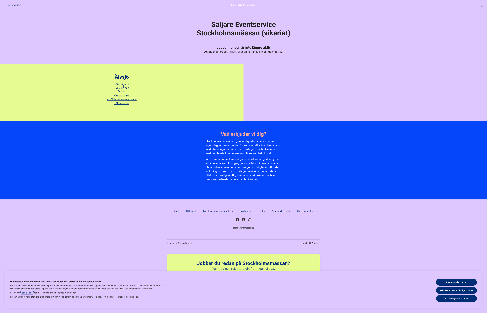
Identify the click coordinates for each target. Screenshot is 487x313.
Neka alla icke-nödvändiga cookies (456, 290)
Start (176, 211)
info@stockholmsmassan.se (122, 99)
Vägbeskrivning (122, 95)
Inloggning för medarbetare (180, 243)
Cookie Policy (27, 292)
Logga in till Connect (310, 243)
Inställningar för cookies (456, 298)
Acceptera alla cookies (456, 282)
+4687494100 (121, 103)
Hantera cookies (305, 211)
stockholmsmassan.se (243, 227)
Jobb (262, 211)
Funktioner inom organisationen (218, 211)
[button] (481, 5)
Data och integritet (281, 211)
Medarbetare (246, 211)
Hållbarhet (191, 211)
